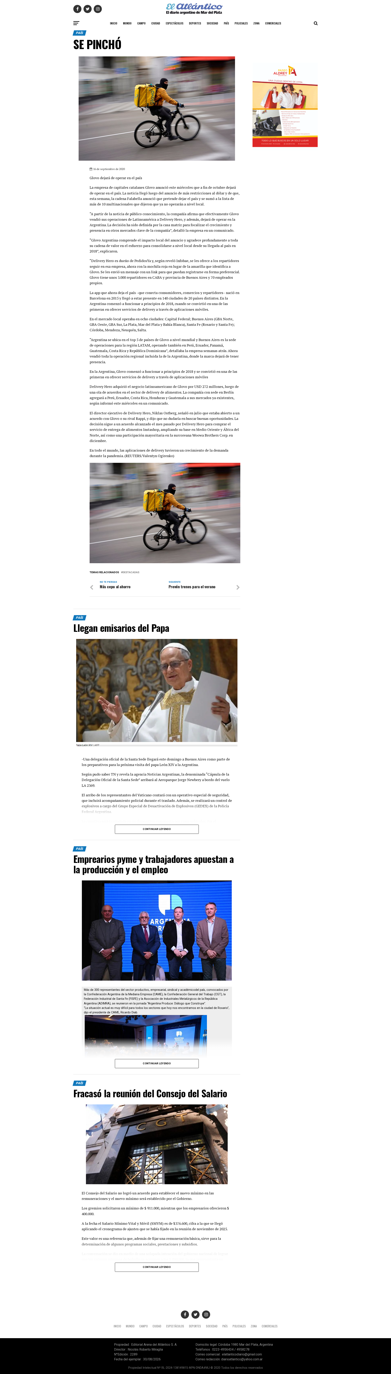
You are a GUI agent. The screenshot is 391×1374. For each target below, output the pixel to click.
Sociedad (212, 23)
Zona (256, 23)
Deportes (195, 23)
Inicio (113, 23)
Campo (141, 23)
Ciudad (155, 23)
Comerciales (273, 23)
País (226, 23)
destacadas (131, 572)
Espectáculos (174, 23)
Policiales (241, 23)
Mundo (127, 23)
